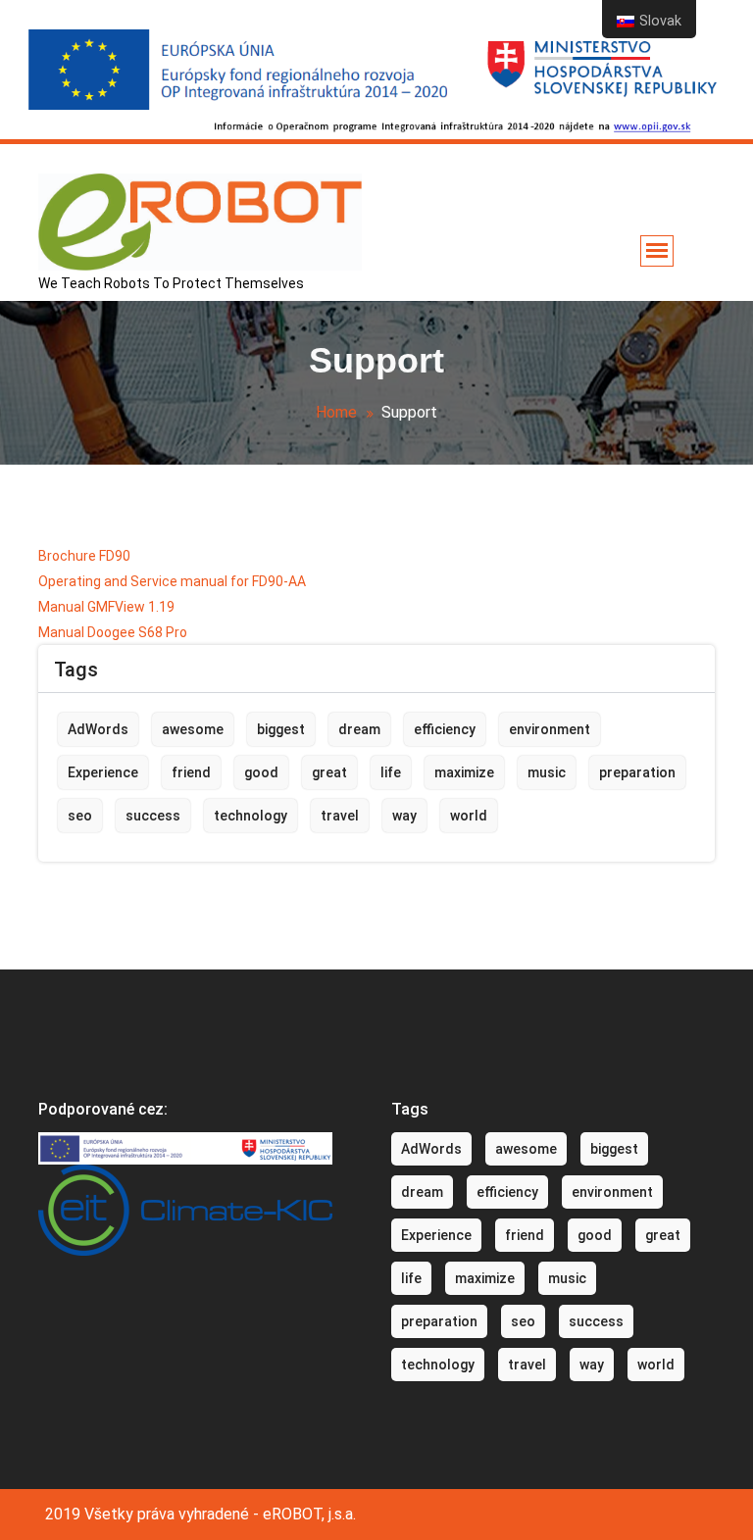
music (546, 772)
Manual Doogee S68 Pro (112, 632)
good (261, 772)
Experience (103, 772)
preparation (637, 772)
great (329, 772)
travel (340, 815)
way (404, 815)
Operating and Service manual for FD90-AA (172, 581)
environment (549, 729)
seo (80, 815)
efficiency (445, 729)
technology (250, 815)
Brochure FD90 (84, 556)
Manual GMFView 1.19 (106, 607)
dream (359, 729)
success (153, 815)
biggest (281, 729)
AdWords (98, 729)
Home (336, 412)
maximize (464, 772)
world (468, 815)
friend (191, 772)
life (390, 772)
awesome (193, 729)
